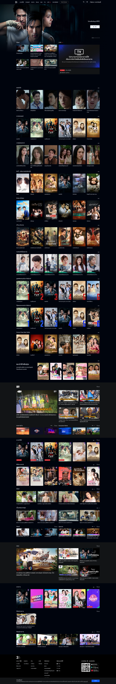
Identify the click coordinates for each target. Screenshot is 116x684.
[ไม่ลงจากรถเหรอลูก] (65, 99)
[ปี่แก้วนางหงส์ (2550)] (94, 371)
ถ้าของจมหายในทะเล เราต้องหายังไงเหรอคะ (67, 504)
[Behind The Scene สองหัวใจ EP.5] (51, 62)
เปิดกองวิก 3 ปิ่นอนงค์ (42, 646)
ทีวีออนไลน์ (40, 663)
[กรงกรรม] (79, 209)
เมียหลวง (88, 221)
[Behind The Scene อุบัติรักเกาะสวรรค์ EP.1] (47, 515)
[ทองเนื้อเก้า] (36, 344)
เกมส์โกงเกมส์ (47, 139)
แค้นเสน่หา (61, 221)
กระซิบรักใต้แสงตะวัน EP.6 (92, 274)
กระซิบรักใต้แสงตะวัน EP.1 (21, 274)
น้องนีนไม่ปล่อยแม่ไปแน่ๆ (77, 166)
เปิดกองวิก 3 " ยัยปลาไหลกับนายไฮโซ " (87, 646)
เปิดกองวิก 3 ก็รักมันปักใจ (63, 646)
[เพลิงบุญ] (36, 209)
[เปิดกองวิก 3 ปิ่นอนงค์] (47, 639)
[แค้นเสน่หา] (65, 209)
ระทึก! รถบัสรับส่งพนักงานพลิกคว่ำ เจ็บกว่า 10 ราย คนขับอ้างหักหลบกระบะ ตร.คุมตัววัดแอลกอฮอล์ (36, 416)
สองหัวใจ (18, 139)
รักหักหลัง (75, 194)
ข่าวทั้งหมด (32, 663)
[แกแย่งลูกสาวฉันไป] (93, 154)
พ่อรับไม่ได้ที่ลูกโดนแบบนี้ (63, 166)
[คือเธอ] (22, 183)
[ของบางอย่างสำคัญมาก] (36, 532)
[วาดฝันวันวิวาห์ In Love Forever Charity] (36, 62)
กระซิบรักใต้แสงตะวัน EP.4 (64, 274)
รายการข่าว (32, 666)
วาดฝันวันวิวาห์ (33, 139)
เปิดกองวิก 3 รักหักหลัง (20, 646)
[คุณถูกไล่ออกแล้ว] (51, 154)
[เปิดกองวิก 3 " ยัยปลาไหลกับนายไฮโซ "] (90, 639)
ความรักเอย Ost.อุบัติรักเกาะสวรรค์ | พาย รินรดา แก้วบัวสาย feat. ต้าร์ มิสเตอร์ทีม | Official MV (51, 55)
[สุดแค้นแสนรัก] (79, 344)
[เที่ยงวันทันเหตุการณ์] (36, 431)
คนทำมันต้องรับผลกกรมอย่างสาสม (92, 111)
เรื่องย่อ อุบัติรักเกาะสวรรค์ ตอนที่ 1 (65, 537)
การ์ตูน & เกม (18, 668)
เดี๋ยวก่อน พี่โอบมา (19, 110)
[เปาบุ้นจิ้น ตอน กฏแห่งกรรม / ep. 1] (65, 476)
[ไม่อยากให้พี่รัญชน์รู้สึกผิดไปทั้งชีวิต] (36, 154)
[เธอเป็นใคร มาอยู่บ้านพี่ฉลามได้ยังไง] (47, 496)
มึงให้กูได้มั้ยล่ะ (33, 110)
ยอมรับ (95, 680)
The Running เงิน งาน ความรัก (65, 139)
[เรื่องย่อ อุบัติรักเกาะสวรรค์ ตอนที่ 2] (79, 532)
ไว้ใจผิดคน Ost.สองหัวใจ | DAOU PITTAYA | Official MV (88, 561)
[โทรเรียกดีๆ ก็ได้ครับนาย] (79, 99)
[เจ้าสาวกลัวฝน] (81, 371)
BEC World (46, 663)
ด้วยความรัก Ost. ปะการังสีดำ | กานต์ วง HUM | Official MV (89, 578)
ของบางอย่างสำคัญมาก (35, 536)
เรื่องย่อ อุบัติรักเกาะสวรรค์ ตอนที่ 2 (79, 537)
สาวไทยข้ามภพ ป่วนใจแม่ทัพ (35, 248)
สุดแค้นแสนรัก (75, 355)
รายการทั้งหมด (26, 663)
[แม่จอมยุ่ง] (68, 371)
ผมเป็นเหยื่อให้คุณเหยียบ (21, 166)
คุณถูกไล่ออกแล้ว (48, 166)
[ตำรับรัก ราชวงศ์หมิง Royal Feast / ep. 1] (79, 476)
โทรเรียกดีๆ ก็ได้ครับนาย (77, 110)
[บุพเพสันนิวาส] (51, 183)
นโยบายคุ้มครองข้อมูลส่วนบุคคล (49, 670)
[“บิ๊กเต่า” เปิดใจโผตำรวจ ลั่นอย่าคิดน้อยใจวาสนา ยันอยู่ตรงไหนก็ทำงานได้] (90, 413)
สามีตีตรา (46, 221)
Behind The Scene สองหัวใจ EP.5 (50, 68)
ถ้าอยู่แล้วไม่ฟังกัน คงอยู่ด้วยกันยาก (23, 504)
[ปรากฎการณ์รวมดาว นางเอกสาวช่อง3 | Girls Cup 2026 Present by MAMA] (36, 48)
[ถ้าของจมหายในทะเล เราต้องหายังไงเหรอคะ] (68, 496)
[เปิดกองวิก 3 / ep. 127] (22, 598)
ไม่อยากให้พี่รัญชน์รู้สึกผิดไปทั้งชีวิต (36, 166)
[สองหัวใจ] (22, 127)
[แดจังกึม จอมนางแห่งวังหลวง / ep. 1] (36, 476)
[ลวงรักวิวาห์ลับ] (65, 236)
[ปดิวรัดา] (79, 127)
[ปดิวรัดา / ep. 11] (93, 451)
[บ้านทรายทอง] (93, 127)
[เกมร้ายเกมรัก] (22, 209)
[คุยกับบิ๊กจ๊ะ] (93, 431)
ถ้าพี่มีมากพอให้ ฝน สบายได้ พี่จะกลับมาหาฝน (22, 68)
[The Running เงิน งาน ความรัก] (65, 127)
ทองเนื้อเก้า (32, 355)
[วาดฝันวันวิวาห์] (36, 127)
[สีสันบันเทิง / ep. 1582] (36, 598)
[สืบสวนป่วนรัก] (56, 371)
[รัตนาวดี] (43, 371)
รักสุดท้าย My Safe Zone (92, 194)
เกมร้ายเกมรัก (19, 221)
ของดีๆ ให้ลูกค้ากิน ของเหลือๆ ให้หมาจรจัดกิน (88, 504)
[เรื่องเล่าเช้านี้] (22, 431)
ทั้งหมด (98, 387)
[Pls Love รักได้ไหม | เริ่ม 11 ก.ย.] (22, 532)
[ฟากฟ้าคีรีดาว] (93, 290)
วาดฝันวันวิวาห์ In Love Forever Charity (36, 68)
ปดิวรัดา (74, 139)
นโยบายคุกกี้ (46, 673)
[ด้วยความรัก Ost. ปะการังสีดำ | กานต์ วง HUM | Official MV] (90, 571)
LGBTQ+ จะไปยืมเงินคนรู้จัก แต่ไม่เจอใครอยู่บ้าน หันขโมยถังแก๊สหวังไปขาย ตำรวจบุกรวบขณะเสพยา (89, 403)
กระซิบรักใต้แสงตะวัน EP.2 (35, 274)
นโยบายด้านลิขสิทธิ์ (47, 668)
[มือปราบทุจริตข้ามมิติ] (22, 236)
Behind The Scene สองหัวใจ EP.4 (86, 522)
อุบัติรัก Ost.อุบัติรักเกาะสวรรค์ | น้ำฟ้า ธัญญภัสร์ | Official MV (68, 561)
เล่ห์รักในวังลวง (90, 248)
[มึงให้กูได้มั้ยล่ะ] (36, 99)
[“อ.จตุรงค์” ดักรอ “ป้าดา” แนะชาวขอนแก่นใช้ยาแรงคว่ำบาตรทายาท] (68, 413)
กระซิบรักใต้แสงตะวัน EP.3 (50, 274)
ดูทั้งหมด (67, 72)
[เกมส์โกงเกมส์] (51, 127)
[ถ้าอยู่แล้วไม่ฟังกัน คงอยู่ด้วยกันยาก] (26, 496)
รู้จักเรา (45, 666)
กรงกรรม (74, 221)
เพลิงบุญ (32, 221)
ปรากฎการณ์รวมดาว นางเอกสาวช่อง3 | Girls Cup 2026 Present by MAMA (36, 55)
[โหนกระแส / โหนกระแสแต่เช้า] (51, 431)
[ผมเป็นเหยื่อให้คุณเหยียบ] (22, 154)
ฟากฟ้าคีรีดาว (89, 301)
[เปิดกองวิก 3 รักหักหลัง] (26, 639)
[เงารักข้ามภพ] (51, 236)
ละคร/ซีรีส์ (18, 663)
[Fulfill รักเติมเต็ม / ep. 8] (79, 451)
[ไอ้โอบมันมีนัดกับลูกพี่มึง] (51, 99)
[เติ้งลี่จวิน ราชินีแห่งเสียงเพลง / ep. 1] (22, 476)
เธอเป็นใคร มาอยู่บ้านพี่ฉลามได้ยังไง (44, 504)
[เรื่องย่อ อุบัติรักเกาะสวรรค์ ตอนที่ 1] (65, 532)
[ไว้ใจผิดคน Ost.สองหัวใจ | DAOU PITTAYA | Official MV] (90, 553)
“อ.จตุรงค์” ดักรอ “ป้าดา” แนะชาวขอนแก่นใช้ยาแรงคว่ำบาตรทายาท (68, 420)
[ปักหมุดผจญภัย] (22, 48)
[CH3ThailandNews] (65, 431)
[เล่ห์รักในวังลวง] (93, 236)
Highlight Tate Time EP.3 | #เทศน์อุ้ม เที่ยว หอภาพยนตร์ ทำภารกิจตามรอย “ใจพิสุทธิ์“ (25, 627)
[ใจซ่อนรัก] (36, 183)
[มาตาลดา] (65, 344)
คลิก (95, 24)
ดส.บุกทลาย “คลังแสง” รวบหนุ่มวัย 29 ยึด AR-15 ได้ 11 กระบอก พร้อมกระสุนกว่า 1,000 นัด (68, 403)
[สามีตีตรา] (51, 209)
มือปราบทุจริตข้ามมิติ (20, 248)
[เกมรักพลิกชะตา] (79, 236)
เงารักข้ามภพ (47, 248)
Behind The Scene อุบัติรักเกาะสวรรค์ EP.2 (24, 522)
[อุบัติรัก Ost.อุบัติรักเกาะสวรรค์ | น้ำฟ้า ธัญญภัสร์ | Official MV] (68, 553)
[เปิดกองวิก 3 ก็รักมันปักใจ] (68, 639)
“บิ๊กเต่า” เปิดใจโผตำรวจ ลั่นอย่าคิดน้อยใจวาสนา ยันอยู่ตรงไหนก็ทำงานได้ (90, 420)
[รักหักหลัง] (79, 183)
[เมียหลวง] (93, 209)
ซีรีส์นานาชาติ (18, 666)
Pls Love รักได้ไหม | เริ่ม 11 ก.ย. (22, 536)
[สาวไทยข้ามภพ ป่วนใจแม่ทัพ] (36, 236)
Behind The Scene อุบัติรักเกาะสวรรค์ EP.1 (46, 522)
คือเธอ (17, 194)
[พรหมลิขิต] (93, 344)
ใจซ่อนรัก (32, 194)
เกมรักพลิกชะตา (76, 248)
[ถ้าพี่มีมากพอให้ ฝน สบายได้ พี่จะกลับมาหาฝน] (22, 62)
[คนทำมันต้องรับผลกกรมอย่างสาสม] (93, 99)
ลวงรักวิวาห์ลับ (61, 248)
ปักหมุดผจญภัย (19, 53)
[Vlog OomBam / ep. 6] (65, 598)
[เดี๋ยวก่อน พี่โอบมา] (22, 99)
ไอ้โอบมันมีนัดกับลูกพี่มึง (49, 110)
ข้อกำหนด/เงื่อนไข (47, 675)
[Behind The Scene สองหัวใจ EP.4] (90, 515)
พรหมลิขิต (89, 355)
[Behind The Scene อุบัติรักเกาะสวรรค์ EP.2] (26, 515)
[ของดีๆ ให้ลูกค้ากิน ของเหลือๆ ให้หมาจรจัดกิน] (90, 496)
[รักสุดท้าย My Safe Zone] (93, 183)
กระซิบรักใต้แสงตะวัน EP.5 (78, 274)
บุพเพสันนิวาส (47, 194)
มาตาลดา (60, 355)
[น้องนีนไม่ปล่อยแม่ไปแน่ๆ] (79, 154)
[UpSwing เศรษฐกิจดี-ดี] (79, 431)
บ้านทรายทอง (89, 139)
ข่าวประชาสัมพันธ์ (33, 668)
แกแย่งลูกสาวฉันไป (90, 166)
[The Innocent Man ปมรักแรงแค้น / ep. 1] (93, 476)
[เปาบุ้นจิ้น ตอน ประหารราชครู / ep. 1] (51, 476)
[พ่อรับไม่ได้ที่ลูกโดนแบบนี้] (65, 154)
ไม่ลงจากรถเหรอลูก (62, 110)
